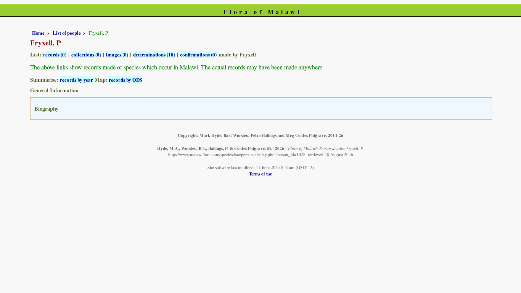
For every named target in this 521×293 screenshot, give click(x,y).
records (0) (54, 54)
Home (38, 32)
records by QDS (125, 79)
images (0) (117, 54)
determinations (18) (154, 54)
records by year (76, 79)
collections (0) (86, 54)
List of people (67, 32)
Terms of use (260, 174)
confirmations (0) (198, 54)
